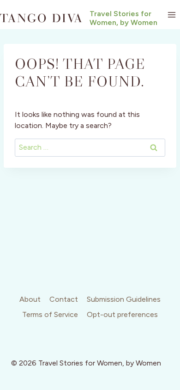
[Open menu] (171, 14)
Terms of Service (50, 314)
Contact (63, 299)
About (30, 299)
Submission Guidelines (124, 299)
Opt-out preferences (122, 314)
